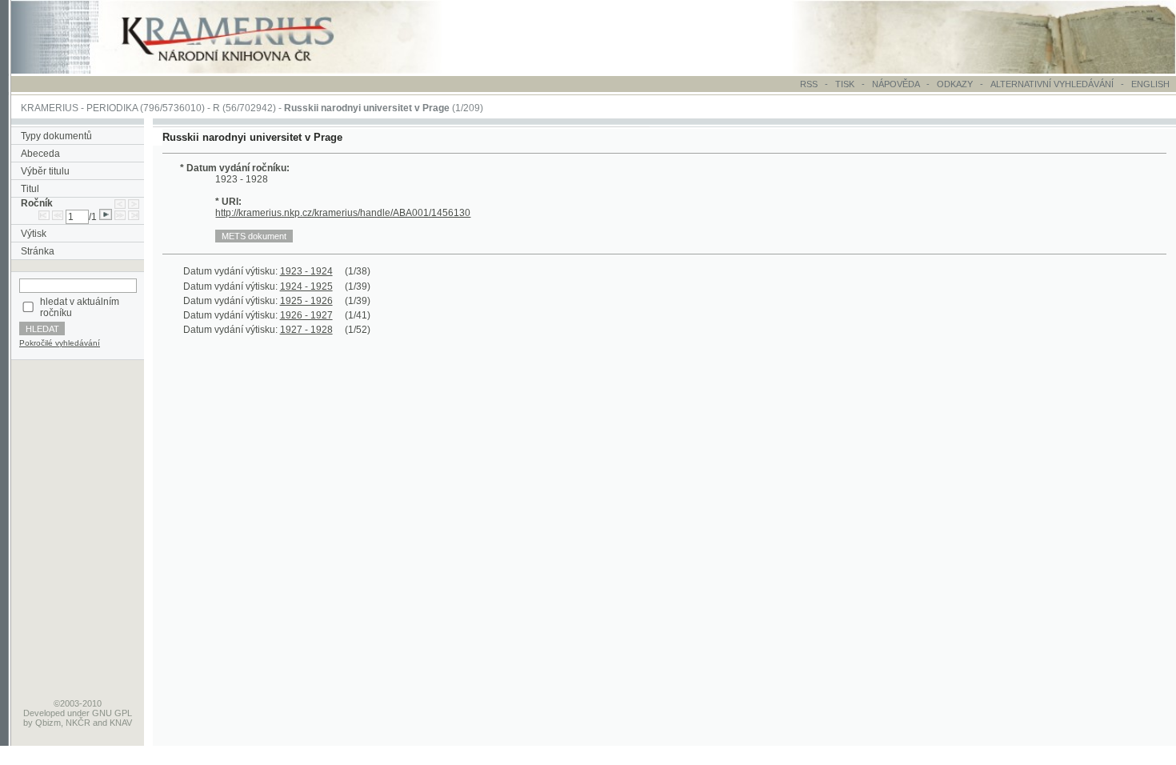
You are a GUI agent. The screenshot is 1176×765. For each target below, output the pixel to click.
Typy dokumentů (56, 136)
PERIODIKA (112, 108)
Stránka (37, 251)
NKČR (78, 722)
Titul (30, 188)
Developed (44, 713)
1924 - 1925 (306, 286)
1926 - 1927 (306, 315)
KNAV (121, 722)
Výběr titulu (45, 171)
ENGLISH (1150, 84)
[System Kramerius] (245, 70)
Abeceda (40, 153)
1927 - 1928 (306, 329)
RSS (809, 84)
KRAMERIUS (49, 108)
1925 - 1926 (306, 300)
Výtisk (33, 233)
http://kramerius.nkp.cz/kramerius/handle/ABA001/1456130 (342, 212)
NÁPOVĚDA (895, 84)
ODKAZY (955, 84)
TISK (846, 84)
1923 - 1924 (306, 271)
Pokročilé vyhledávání (59, 342)
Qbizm (48, 722)
